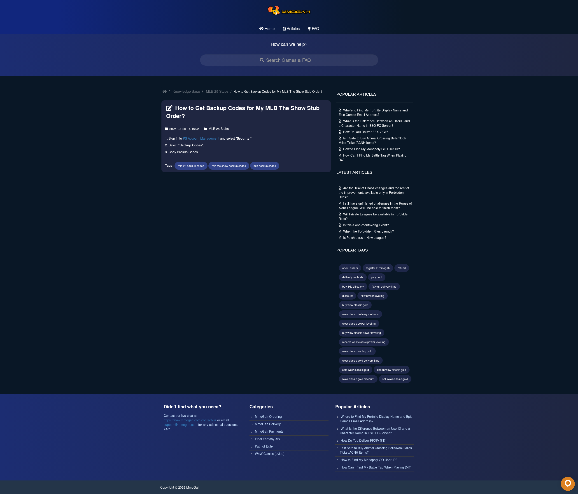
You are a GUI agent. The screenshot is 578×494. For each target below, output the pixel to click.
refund (402, 268)
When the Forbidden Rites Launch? (368, 231)
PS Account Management (201, 138)
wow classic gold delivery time (360, 360)
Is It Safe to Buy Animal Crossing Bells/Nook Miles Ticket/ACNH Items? (372, 140)
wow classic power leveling (359, 323)
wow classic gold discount (358, 379)
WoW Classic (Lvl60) (269, 453)
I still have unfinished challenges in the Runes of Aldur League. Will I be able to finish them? (375, 205)
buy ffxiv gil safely (353, 286)
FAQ (315, 28)
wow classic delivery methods (360, 314)
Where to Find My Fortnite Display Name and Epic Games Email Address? (373, 112)
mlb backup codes (265, 166)
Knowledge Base (186, 91)
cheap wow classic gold (391, 370)
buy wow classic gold (355, 305)
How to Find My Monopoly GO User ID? (371, 149)
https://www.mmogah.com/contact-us (190, 420)
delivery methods (352, 277)
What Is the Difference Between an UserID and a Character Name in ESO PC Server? (374, 123)
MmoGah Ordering (268, 416)
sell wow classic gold (395, 379)
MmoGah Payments (269, 431)
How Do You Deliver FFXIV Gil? (365, 131)
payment (376, 277)
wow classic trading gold (357, 351)
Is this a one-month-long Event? (365, 225)
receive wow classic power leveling (363, 342)
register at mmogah (378, 268)
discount (347, 296)
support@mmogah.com (180, 424)
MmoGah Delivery (268, 424)
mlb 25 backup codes (191, 166)
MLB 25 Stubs (217, 91)
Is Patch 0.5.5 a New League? (364, 237)
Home (269, 28)
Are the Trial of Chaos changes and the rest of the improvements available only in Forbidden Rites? (374, 192)
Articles (293, 28)
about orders (350, 268)
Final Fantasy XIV (267, 438)
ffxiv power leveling (372, 296)
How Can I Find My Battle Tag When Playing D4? (376, 467)
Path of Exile (264, 446)
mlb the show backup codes (229, 166)
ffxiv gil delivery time (384, 286)
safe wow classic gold (355, 370)
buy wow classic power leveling (361, 333)
